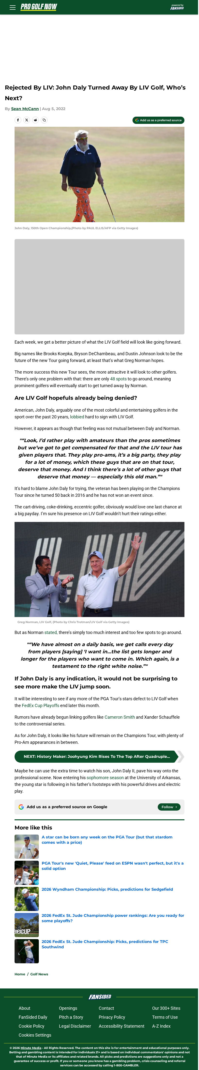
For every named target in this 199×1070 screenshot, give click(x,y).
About (24, 1008)
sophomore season (105, 777)
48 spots (118, 378)
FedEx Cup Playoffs (40, 705)
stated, (50, 632)
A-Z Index (161, 1026)
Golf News (39, 974)
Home (20, 974)
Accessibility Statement (121, 1026)
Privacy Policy (112, 1017)
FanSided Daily (33, 1017)
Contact (106, 1008)
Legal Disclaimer (75, 1026)
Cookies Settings (35, 1035)
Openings (68, 1008)
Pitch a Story (71, 1017)
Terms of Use (165, 1017)
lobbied (76, 416)
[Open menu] (13, 7)
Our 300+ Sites (166, 1008)
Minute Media (31, 1048)
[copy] (44, 120)
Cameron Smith (120, 717)
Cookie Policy (31, 1026)
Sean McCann (25, 108)
